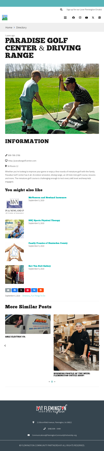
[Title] (4, 17)
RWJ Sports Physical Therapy (44, 220)
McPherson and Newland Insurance (47, 198)
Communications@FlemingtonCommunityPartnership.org (54, 435)
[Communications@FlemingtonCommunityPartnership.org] (29, 435)
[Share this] (15, 290)
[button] (61, 9)
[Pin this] (28, 290)
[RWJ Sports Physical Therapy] (14, 229)
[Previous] (5, 345)
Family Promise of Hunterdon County (48, 243)
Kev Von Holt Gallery (40, 266)
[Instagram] (80, 17)
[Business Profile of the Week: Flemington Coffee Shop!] (76, 342)
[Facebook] (73, 17)
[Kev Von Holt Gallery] (14, 274)
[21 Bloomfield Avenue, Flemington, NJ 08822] (34, 422)
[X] (93, 17)
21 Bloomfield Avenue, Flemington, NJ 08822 (54, 422)
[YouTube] (86, 17)
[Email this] (8, 290)
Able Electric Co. (15, 337)
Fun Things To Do (38, 295)
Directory (26, 295)
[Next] (99, 345)
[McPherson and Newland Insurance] (14, 206)
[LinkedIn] (99, 17)
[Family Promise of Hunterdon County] (14, 251)
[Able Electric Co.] (28, 324)
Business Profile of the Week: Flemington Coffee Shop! (72, 375)
